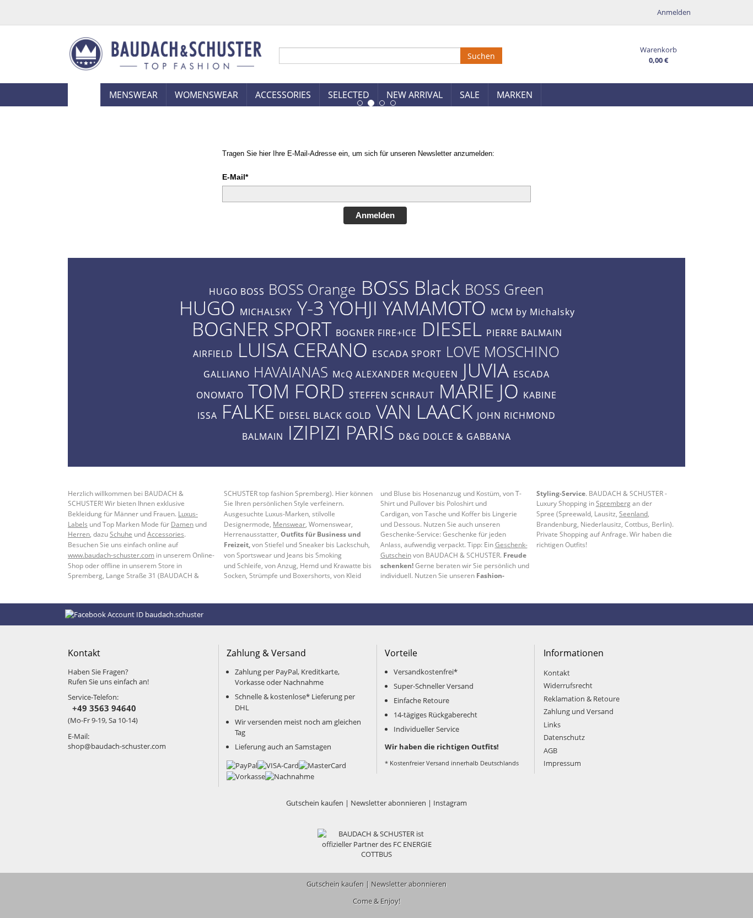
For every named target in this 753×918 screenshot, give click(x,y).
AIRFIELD (213, 354)
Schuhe (121, 534)
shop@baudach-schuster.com (117, 746)
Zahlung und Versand (579, 711)
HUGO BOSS (237, 291)
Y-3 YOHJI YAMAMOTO (391, 307)
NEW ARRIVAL (414, 95)
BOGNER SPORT (261, 328)
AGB (550, 750)
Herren (79, 534)
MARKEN (515, 95)
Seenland (633, 513)
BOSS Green (504, 289)
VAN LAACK (424, 411)
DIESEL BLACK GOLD (325, 415)
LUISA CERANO (303, 349)
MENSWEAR (133, 95)
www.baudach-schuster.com (111, 554)
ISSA (207, 415)
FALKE (248, 411)
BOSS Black (410, 287)
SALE (470, 95)
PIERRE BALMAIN (524, 333)
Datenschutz (564, 737)
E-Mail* (235, 176)
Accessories (165, 534)
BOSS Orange (312, 289)
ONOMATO (220, 395)
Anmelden (375, 215)
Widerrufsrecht (568, 685)
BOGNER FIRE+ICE (376, 333)
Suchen (481, 56)
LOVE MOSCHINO (503, 351)
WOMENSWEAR (206, 95)
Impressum (562, 763)
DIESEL (452, 328)
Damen (182, 524)
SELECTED (348, 95)
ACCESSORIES (283, 95)
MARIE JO (479, 390)
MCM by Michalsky (533, 312)
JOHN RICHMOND (516, 415)
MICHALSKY (266, 312)
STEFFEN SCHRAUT (391, 395)
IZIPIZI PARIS (341, 432)
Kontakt (557, 673)
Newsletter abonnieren (388, 803)
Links (552, 725)
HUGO (207, 307)
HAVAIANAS (291, 372)
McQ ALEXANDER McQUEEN (395, 374)
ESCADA (531, 374)
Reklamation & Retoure (582, 699)
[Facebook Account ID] (134, 614)
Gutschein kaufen (314, 803)
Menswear (289, 524)
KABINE (540, 395)
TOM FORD (296, 390)
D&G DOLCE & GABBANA (455, 436)
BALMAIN (262, 436)
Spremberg (613, 503)
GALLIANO (226, 374)
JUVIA (485, 370)
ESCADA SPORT (407, 354)
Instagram (450, 803)
